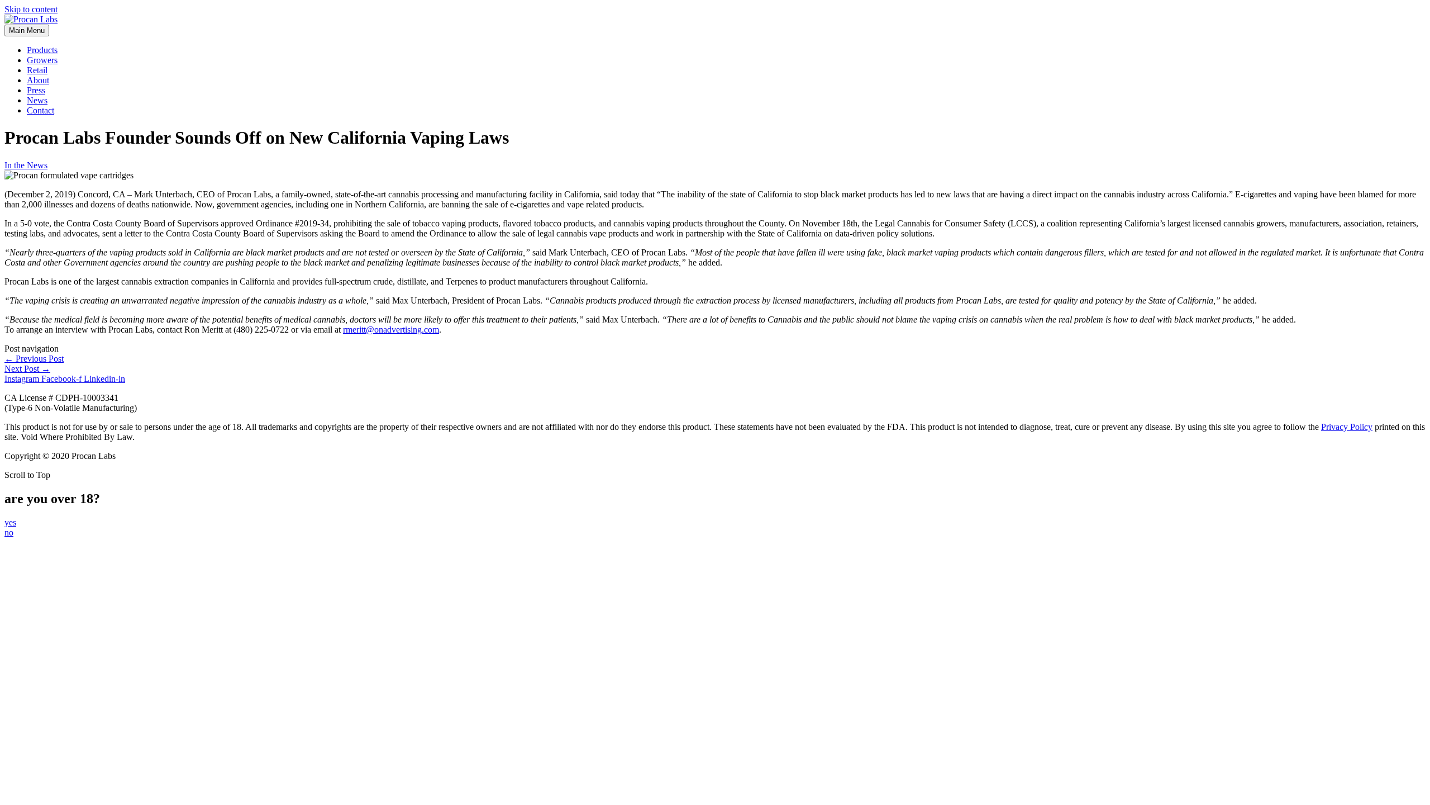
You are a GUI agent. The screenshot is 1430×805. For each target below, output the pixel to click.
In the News (25, 165)
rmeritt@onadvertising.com (391, 329)
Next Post (27, 368)
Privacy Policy (1346, 427)
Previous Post (34, 358)
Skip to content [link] (31, 9)
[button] (10, 522)
